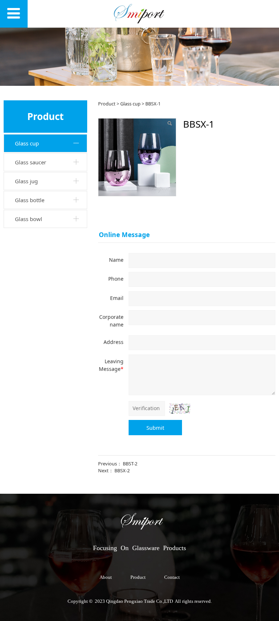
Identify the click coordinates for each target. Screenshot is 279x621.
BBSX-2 (122, 470)
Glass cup (27, 143)
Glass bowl (28, 219)
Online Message (124, 234)
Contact (172, 577)
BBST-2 (130, 463)
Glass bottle (29, 200)
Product (107, 103)
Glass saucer (30, 162)
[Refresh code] (179, 409)
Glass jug (26, 181)
